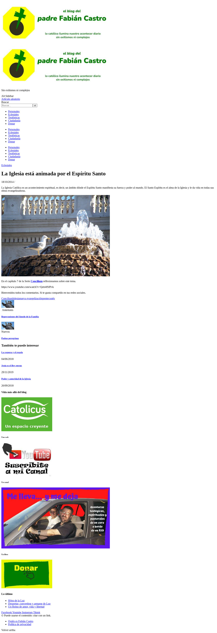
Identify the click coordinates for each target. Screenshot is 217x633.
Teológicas (14, 117)
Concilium (7, 298)
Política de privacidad (19, 624)
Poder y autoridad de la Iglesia (16, 378)
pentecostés (49, 298)
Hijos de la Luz (16, 600)
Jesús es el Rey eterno (11, 365)
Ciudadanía (14, 120)
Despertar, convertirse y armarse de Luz (29, 603)
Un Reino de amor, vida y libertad (26, 606)
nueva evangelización (31, 298)
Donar (11, 123)
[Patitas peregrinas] (7, 328)
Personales (13, 111)
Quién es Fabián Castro (20, 621)
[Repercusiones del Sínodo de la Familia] (7, 306)
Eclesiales (13, 114)
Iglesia (16, 298)
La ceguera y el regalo (12, 352)
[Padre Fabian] (55, 84)
